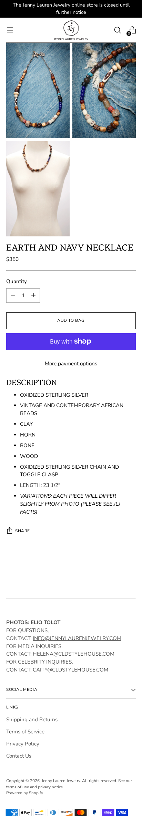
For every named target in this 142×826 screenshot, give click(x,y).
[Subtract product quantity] (13, 295)
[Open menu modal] (10, 30)
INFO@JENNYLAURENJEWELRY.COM (77, 638)
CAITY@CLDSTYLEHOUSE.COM (70, 669)
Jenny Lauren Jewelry (61, 780)
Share (22, 531)
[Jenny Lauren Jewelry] (71, 30)
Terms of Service (25, 731)
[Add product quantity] (33, 295)
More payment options (71, 363)
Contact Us (18, 755)
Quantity (16, 281)
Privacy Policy (22, 743)
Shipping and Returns (32, 719)
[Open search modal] (117, 30)
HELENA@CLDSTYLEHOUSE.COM (73, 653)
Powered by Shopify (24, 793)
